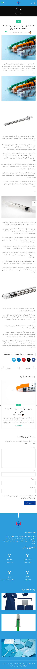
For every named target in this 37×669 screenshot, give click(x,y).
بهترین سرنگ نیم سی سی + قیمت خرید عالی (18, 410)
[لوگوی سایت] (18, 3)
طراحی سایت (31, 664)
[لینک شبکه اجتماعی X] (29, 360)
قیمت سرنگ (7, 354)
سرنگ (16, 14)
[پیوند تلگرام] (14, 360)
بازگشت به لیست (18, 368)
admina (26, 32)
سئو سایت (23, 664)
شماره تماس (27, 559)
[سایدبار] (34, 203)
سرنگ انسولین (18, 354)
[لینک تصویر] (18, 524)
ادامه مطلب (18, 426)
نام (34, 471)
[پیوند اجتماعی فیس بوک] (34, 360)
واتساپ (9, 559)
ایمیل (33, 479)
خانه (21, 14)
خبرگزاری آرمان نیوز (22, 666)
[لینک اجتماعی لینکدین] (19, 360)
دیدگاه (33, 448)
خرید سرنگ (30, 354)
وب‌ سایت (33, 487)
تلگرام (27, 577)
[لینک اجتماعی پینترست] (24, 360)
